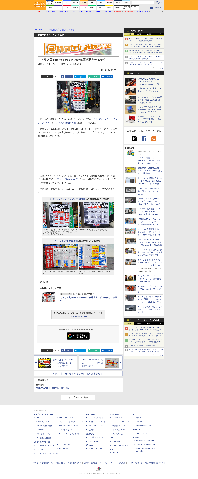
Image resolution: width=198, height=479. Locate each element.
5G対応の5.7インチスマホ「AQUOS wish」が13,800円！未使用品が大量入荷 (149, 222)
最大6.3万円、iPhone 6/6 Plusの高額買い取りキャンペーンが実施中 (63, 363)
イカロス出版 (114, 414)
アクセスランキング (138, 31)
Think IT (39, 418)
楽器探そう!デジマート (97, 422)
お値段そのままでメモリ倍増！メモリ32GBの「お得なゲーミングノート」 (149, 119)
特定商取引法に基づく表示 (155, 463)
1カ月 (159, 34)
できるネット (41, 449)
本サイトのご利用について (43, 463)
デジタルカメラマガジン (45, 445)
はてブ (82, 77)
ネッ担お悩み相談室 (43, 438)
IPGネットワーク (139, 437)
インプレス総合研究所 (44, 426)
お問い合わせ (60, 463)
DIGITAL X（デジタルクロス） (70, 434)
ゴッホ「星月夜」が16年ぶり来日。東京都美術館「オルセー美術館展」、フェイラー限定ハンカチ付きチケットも (146, 336)
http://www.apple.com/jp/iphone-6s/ (52, 388)
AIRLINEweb (117, 418)
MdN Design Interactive (121, 445)
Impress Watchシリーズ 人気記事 (144, 320)
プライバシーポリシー (108, 463)
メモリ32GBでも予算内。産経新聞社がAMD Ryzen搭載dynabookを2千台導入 (149, 109)
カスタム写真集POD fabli (146, 445)
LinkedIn (109, 77)
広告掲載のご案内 (74, 463)
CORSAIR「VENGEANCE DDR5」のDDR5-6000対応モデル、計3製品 (150, 170)
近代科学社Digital (95, 449)
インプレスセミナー (66, 430)
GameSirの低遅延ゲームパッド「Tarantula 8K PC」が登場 (150, 289)
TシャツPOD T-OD (96, 426)
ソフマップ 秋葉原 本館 (64, 123)
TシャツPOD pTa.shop (145, 441)
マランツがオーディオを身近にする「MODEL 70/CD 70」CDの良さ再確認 (150, 100)
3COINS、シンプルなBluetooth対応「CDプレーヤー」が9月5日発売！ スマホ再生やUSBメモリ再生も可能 (146, 342)
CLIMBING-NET (94, 441)
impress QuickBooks (143, 426)
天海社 (138, 418)
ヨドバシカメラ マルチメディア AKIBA (66, 199)
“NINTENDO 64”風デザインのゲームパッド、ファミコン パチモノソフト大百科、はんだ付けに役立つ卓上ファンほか (150, 265)
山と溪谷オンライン (96, 437)
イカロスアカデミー (119, 434)
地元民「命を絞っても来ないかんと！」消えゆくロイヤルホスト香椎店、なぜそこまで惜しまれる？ (146, 351)
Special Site (135, 73)
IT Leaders (40, 430)
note (95, 77)
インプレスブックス (66, 445)
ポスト (49, 77)
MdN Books (116, 441)
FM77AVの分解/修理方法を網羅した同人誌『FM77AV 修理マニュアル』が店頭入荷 (150, 252)
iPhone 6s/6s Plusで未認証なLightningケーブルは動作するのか (92, 363)
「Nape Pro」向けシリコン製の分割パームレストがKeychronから (149, 191)
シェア (68, 77)
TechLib (115, 453)
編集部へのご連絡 (90, 463)
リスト (57, 77)
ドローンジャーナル (43, 434)
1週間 (149, 34)
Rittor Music (90, 414)
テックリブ (114, 449)
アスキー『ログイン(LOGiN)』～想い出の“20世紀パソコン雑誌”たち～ (149, 160)
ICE (134, 414)
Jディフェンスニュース (120, 422)
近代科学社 (90, 445)
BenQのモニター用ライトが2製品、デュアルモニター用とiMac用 (150, 309)
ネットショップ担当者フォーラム (71, 422)
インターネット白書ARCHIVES (47, 453)
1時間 (129, 34)
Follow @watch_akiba (78, 316)
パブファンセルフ (142, 433)
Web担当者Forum (42, 422)
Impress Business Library (68, 426)
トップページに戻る (78, 397)
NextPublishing (64, 449)
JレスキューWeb (118, 430)
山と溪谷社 (90, 434)
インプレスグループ (135, 463)
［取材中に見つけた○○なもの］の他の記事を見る (78, 373)
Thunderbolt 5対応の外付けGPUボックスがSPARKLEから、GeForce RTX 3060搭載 (150, 242)
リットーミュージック (97, 418)
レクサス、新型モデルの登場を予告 (142, 346)
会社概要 (122, 463)
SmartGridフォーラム (67, 418)
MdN (111, 438)
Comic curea (140, 422)
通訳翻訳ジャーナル (119, 426)
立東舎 (91, 430)
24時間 (139, 34)
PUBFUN (136, 430)
